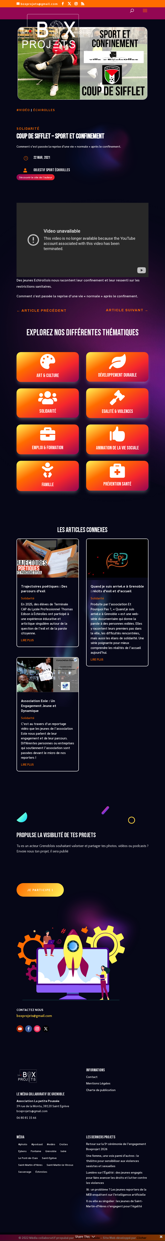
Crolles (63, 1144)
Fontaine (36, 1151)
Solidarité (28, 128)
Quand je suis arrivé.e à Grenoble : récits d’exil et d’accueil (117, 588)
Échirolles (44, 110)
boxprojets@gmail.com (34, 1016)
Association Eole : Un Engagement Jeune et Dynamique (38, 705)
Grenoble (51, 1151)
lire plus (27, 640)
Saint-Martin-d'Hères (30, 1164)
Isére (63, 1151)
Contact (92, 1077)
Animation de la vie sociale (117, 448)
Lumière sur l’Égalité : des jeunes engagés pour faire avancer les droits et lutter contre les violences (116, 1177)
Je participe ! (40, 890)
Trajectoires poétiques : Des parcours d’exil (44, 588)
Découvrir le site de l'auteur (35, 177)
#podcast (37, 1144)
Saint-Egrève (49, 1158)
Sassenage (24, 1171)
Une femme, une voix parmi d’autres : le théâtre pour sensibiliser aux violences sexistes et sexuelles (112, 1161)
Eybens (22, 1151)
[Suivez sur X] (45, 1028)
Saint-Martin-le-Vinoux (60, 1164)
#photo (22, 1144)
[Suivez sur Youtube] (20, 1028)
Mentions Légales (98, 1083)
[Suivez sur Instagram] (37, 1028)
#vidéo (23, 110)
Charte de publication (101, 1090)
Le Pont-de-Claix (28, 1158)
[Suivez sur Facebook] (28, 1028)
